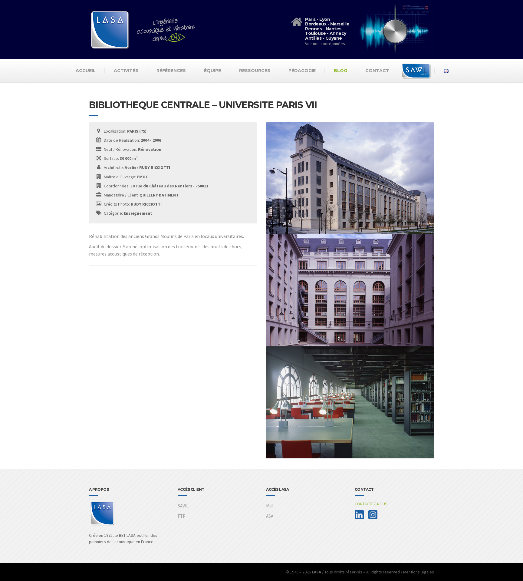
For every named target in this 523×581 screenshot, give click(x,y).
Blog (340, 70)
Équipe (212, 70)
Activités (126, 70)
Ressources (254, 70)
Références (171, 70)
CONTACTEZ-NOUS (371, 504)
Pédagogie (302, 70)
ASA (269, 516)
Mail (269, 506)
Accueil (86, 70)
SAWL (183, 506)
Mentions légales (418, 572)
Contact (377, 70)
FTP (182, 516)
